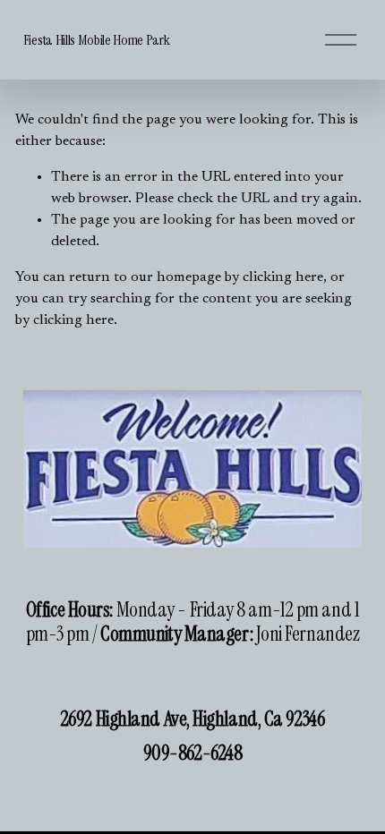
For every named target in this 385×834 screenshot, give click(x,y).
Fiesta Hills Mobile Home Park (96, 39)
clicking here (283, 277)
